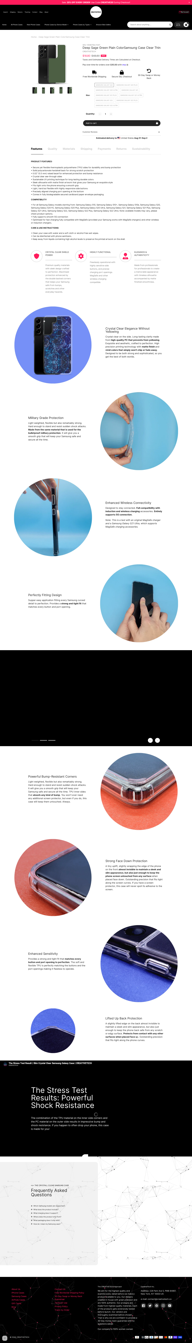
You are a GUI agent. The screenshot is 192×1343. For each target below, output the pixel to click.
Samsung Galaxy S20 (104, 85)
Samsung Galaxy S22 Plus (126, 100)
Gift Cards (16, 1303)
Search (5, 12)
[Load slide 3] (51, 740)
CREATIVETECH (23, 1337)
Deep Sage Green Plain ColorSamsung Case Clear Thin (64, 37)
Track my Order (62, 1310)
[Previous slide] (150, 740)
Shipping (12, 12)
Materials (69, 148)
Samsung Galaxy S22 (104, 100)
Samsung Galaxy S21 (129, 90)
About (46, 12)
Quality (52, 148)
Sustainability (141, 148)
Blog (41, 12)
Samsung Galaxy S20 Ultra (107, 90)
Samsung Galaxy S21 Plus (106, 95)
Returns (20, 12)
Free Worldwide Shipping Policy (69, 1293)
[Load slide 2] (43, 740)
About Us (16, 1289)
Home (34, 37)
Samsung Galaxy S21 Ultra (131, 95)
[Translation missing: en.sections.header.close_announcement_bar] (189, 2)
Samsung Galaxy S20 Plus (126, 85)
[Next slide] (157, 740)
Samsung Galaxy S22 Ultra (107, 105)
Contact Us (60, 1289)
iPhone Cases (18, 1293)
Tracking (27, 12)
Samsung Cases (19, 1296)
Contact (34, 12)
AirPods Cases (18, 1300)
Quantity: (90, 114)
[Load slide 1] (35, 740)
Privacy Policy (61, 1306)
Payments (104, 148)
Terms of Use (61, 1303)
